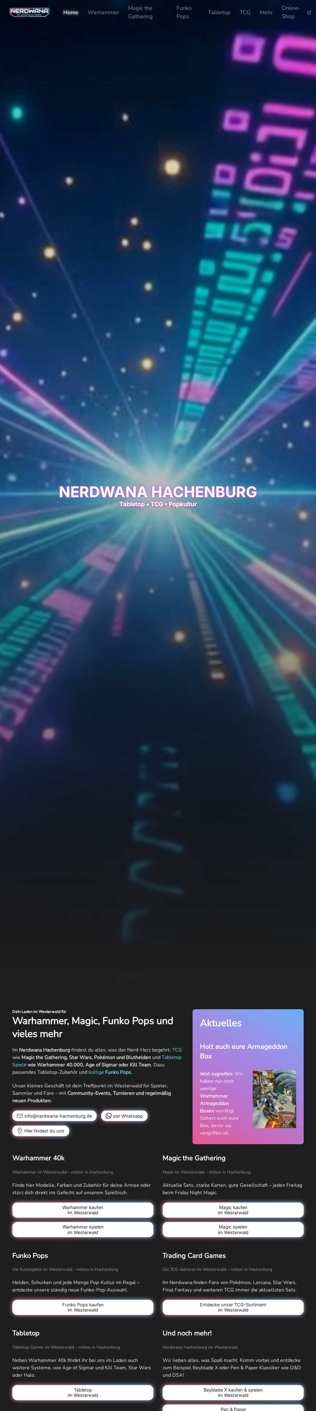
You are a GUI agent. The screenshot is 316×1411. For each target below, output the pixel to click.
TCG (245, 12)
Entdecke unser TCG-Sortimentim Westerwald (233, 1307)
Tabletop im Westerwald (83, 1392)
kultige (110, 1072)
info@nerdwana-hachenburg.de (58, 1116)
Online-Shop (291, 12)
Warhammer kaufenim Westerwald (82, 1210)
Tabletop (219, 12)
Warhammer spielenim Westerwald (83, 1229)
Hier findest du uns (44, 1130)
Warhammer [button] (103, 12)
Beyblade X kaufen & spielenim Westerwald (233, 1392)
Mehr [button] (266, 12)
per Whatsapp (128, 1116)
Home (70, 12)
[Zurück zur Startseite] (29, 12)
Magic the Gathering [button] (140, 12)
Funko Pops (184, 12)
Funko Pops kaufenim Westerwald (83, 1307)
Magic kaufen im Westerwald (233, 1210)
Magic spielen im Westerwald (233, 1229)
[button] (274, 1098)
